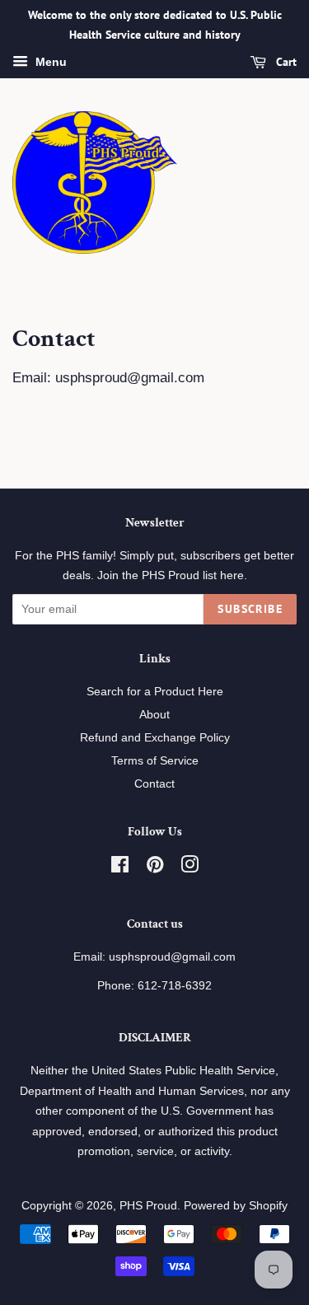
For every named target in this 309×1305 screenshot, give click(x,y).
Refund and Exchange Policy (155, 737)
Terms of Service (155, 760)
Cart (285, 61)
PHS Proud (148, 1205)
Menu (49, 61)
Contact (154, 783)
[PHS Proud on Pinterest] (155, 867)
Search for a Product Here (155, 691)
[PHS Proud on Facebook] (119, 867)
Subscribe (250, 608)
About (154, 714)
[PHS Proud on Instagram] (189, 867)
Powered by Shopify (236, 1205)
